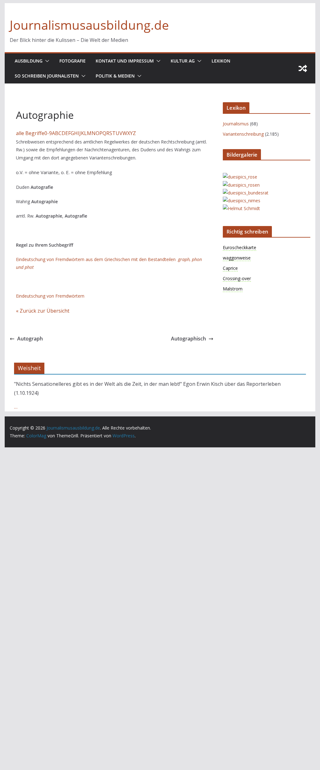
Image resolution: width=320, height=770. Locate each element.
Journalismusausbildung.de (89, 24)
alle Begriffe (30, 133)
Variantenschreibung (243, 134)
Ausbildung (28, 61)
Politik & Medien (115, 76)
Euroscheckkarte (239, 247)
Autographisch (188, 338)
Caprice (230, 268)
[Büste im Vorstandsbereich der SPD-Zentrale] (241, 208)
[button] (45, 61)
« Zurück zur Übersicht (42, 310)
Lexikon (221, 61)
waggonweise (237, 258)
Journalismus (236, 124)
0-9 (48, 133)
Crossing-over (237, 278)
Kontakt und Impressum (125, 61)
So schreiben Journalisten (47, 76)
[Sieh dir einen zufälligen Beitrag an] (302, 68)
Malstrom (232, 289)
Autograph (30, 338)
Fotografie (72, 61)
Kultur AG (183, 61)
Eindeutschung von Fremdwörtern (50, 296)
